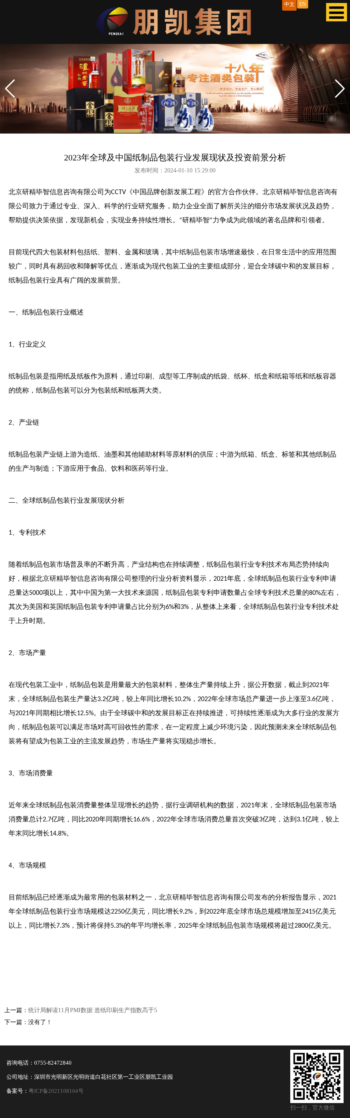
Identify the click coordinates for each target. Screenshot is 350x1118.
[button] (10, 88)
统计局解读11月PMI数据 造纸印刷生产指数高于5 (92, 1010)
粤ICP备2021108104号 (56, 1091)
